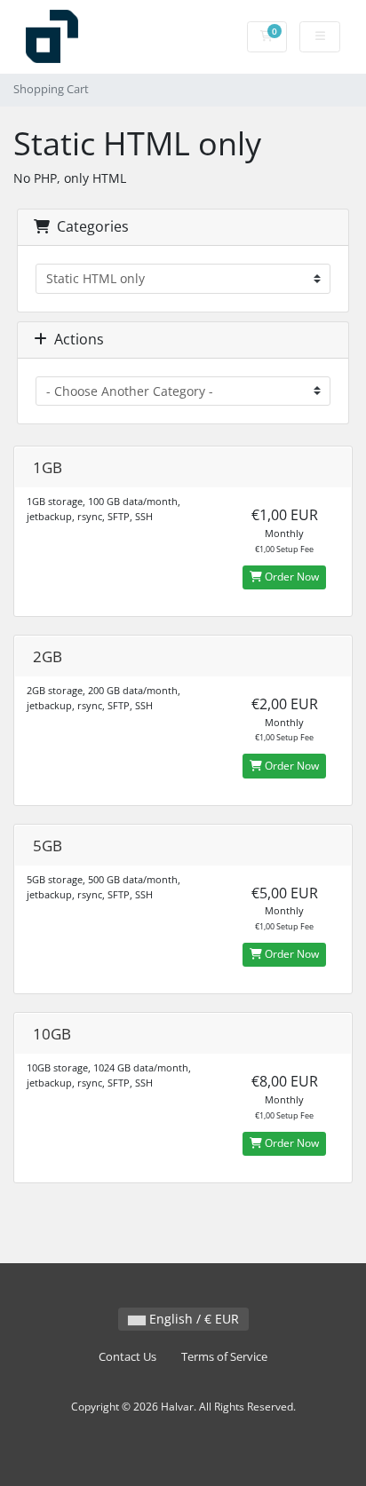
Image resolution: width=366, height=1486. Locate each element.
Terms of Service (224, 1356)
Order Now (290, 576)
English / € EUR (192, 1318)
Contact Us (127, 1356)
